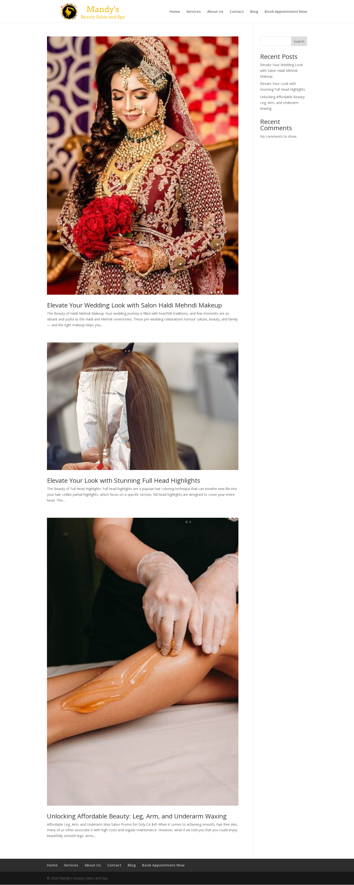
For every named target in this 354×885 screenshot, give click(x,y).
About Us (215, 12)
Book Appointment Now (286, 12)
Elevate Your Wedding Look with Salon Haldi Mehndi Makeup (134, 305)
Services (193, 12)
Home (175, 12)
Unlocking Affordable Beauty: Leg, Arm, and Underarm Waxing (137, 816)
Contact (237, 12)
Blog (254, 12)
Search (299, 41)
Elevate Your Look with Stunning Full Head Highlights (123, 480)
